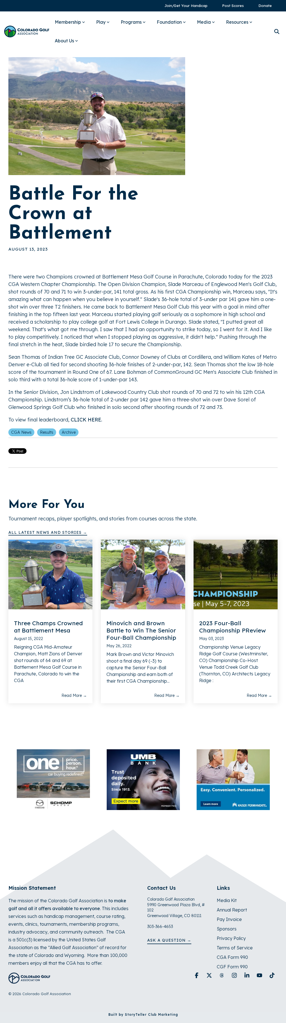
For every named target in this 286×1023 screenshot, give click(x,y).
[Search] (276, 32)
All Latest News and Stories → (47, 532)
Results (46, 432)
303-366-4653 (160, 926)
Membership (68, 22)
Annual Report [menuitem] (232, 910)
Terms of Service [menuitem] (235, 948)
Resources (237, 22)
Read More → (74, 695)
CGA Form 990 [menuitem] (232, 957)
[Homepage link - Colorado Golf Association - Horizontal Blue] (29, 980)
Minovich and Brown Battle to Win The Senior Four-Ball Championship (141, 630)
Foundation (169, 22)
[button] (197, 976)
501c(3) (24, 939)
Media (204, 22)
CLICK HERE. (86, 419)
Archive (69, 432)
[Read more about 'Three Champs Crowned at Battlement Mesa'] (50, 574)
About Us (64, 40)
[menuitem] (183, 5)
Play (101, 22)
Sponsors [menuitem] (227, 929)
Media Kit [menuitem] (227, 900)
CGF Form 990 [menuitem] (232, 966)
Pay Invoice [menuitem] (229, 919)
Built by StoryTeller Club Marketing (143, 1014)
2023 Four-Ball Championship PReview (232, 626)
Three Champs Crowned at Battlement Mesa (48, 626)
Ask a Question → (169, 940)
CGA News (21, 432)
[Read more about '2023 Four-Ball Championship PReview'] (236, 574)
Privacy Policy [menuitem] (231, 938)
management (79, 916)
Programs (131, 22)
